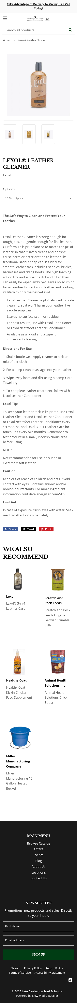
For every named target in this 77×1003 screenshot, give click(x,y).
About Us (38, 866)
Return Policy (54, 968)
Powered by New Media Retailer (37, 995)
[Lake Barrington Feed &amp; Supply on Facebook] (70, 980)
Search (15, 968)
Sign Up (38, 954)
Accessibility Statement (50, 972)
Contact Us (38, 878)
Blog (38, 861)
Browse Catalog (38, 843)
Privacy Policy (33, 968)
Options (9, 189)
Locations (38, 872)
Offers (38, 849)
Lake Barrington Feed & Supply (42, 991)
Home (6, 40)
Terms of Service (20, 972)
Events (38, 855)
